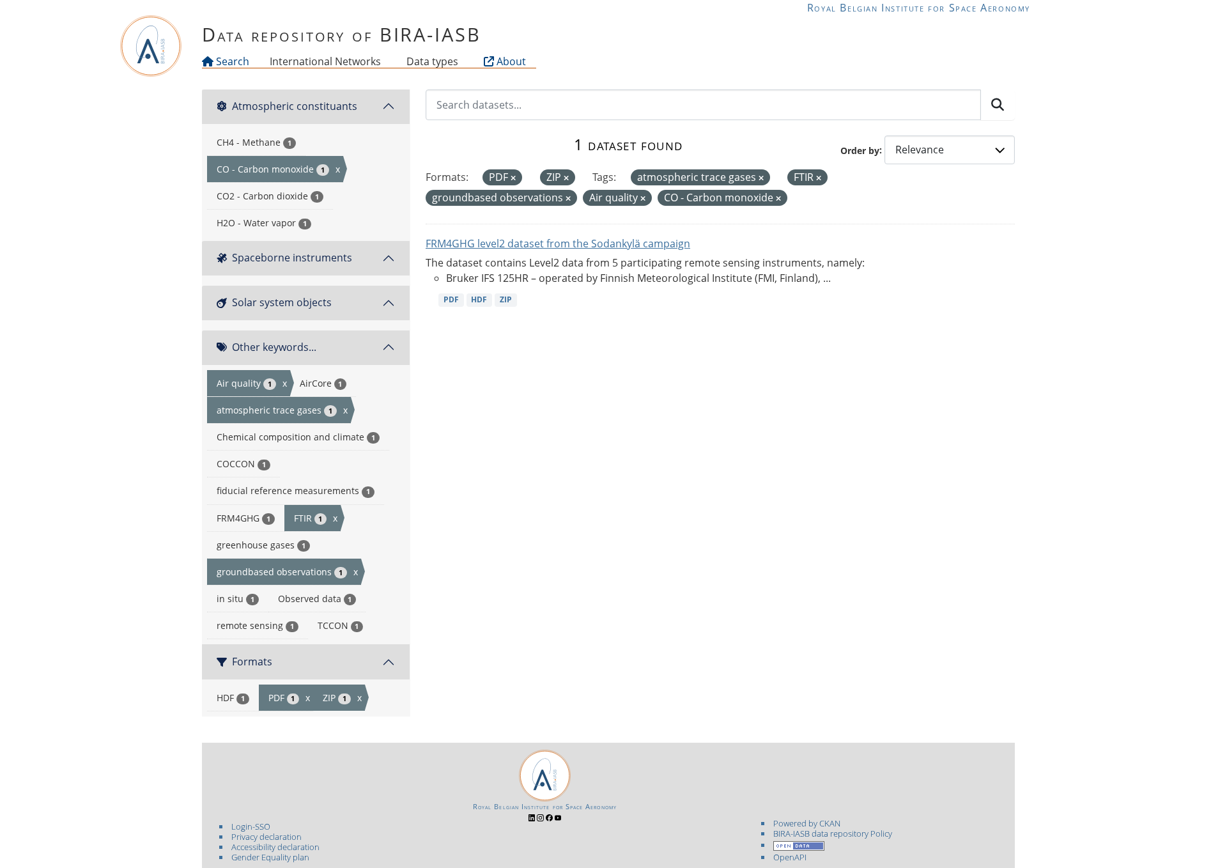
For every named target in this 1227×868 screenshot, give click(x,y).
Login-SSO (250, 826)
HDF (479, 299)
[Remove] (513, 178)
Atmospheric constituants (294, 106)
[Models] (383, 61)
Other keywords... (274, 347)
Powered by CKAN (806, 823)
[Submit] (997, 104)
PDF (451, 299)
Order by (859, 150)
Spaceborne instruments (292, 258)
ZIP (506, 299)
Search (231, 61)
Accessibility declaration (275, 847)
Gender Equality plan (270, 857)
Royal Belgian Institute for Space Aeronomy (918, 8)
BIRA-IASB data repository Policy (832, 833)
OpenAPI (789, 857)
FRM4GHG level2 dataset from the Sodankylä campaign (558, 243)
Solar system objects (282, 302)
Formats (252, 662)
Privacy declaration (266, 836)
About (510, 61)
